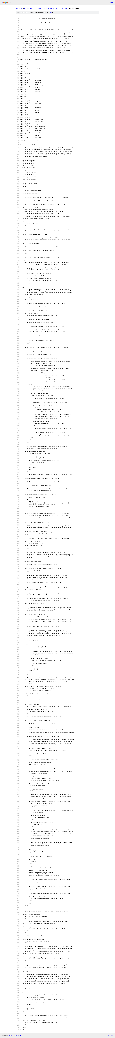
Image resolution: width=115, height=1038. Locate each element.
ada (66, 8)
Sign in (111, 2)
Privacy (15, 1035)
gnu (17, 8)
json (112, 1035)
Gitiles (10, 1035)
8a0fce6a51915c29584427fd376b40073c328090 (41, 8)
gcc (21, 8)
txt (108, 1035)
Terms (19, 1035)
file (50, 12)
